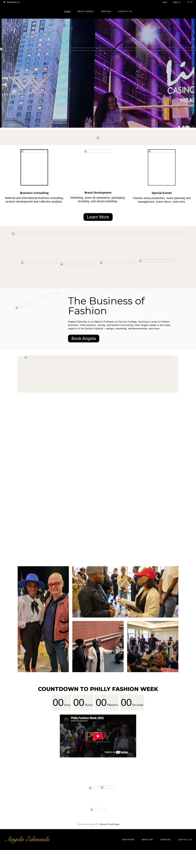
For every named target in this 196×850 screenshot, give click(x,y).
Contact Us (185, 840)
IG (188, 2)
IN (192, 2)
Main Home (128, 840)
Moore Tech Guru (109, 824)
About (164, 2)
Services (165, 840)
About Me (147, 840)
